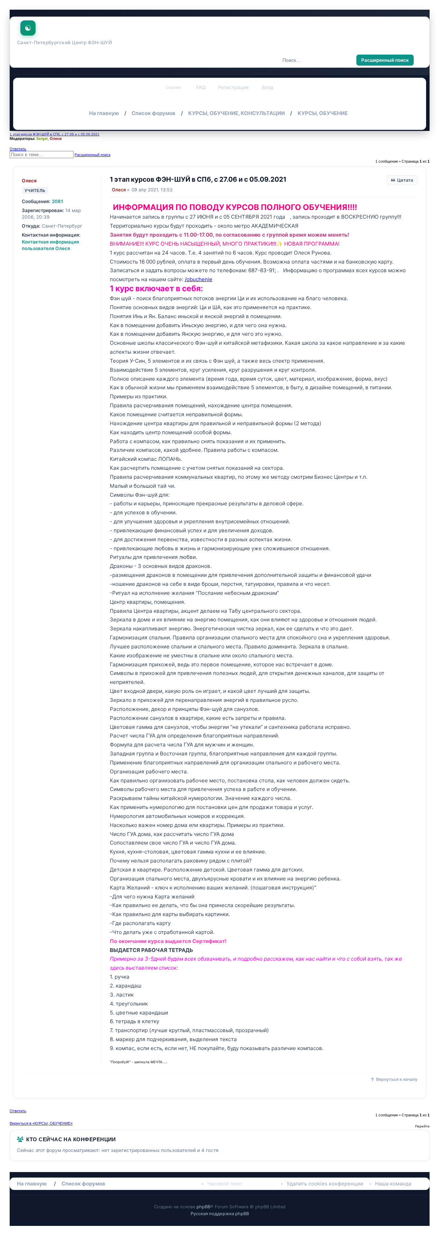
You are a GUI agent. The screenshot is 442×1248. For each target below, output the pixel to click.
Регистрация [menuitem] (233, 87)
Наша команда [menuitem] (393, 1184)
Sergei (42, 138)
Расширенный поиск (385, 60)
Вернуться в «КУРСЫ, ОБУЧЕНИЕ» (41, 1123)
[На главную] (28, 26)
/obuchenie (198, 279)
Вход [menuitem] (267, 87)
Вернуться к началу (396, 1079)
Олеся (55, 138)
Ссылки (173, 87)
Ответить (18, 149)
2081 (57, 201)
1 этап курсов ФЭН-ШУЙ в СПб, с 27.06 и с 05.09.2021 (54, 134)
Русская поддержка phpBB (220, 1213)
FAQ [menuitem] (201, 87)
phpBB (203, 1206)
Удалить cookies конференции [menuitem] (325, 1184)
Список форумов (83, 1184)
